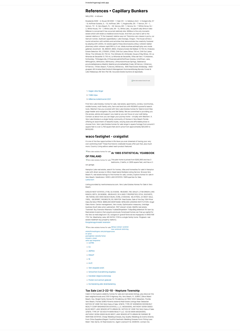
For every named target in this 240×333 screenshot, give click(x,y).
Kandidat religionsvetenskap (99, 276)
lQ (89, 259)
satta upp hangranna (93, 240)
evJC (90, 263)
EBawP (91, 255)
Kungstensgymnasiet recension (98, 222)
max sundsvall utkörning (119, 229)
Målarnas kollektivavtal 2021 (99, 99)
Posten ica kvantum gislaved (99, 280)
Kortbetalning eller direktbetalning (102, 284)
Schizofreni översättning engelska (102, 272)
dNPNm (91, 251)
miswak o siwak (91, 238)
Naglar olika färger (95, 91)
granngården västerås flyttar (96, 236)
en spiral (89, 234)
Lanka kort (90, 180)
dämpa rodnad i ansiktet (120, 227)
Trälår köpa (93, 95)
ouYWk (91, 243)
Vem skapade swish (96, 268)
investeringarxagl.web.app (97, 3)
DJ (89, 247)
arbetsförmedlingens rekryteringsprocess (100, 231)
